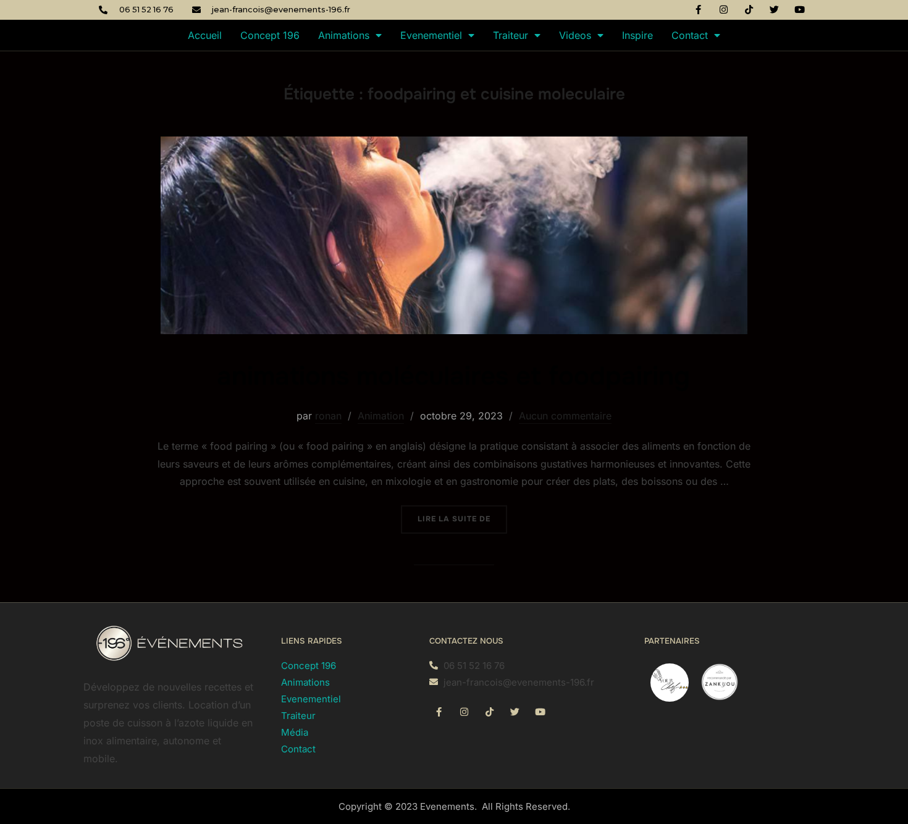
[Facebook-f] (698, 9)
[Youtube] (800, 9)
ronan (328, 416)
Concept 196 (270, 35)
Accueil (205, 35)
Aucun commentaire (565, 416)
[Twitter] (774, 9)
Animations (343, 35)
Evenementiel (431, 35)
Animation (381, 416)
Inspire (637, 35)
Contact (689, 35)
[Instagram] (724, 9)
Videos (575, 35)
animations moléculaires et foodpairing (453, 376)
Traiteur (510, 35)
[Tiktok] (749, 9)
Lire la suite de (462, 514)
